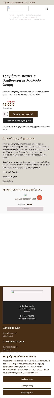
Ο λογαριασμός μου (10, 347)
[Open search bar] (47, 9)
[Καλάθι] (51, 8)
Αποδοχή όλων (27, 379)
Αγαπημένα (7, 350)
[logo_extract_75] (17, 8)
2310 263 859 (29, 316)
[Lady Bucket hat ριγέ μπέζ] (25, 195)
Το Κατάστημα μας (10, 333)
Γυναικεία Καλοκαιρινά (33, 15)
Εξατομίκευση (27, 386)
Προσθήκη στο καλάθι (23, 114)
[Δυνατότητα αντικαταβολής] (8, 252)
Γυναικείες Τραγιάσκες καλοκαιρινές (25, 17)
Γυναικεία (20, 15)
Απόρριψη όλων (27, 393)
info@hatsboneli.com (27, 319)
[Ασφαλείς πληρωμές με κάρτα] (8, 241)
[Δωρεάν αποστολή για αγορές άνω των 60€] (8, 230)
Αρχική (12, 15)
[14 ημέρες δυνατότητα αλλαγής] (8, 263)
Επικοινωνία (8, 336)
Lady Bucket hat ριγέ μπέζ (25, 199)
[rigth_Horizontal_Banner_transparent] (27, 277)
